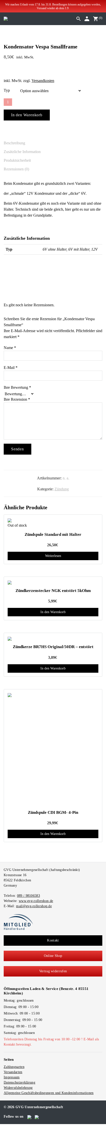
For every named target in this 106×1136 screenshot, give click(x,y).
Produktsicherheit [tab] (17, 160)
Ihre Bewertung (17, 387)
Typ (7, 90)
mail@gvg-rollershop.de (34, 906)
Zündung (61, 489)
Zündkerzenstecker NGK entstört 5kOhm (53, 590)
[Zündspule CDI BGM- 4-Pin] (53, 749)
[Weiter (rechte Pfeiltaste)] (5, 1133)
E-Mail (11, 367)
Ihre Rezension (17, 399)
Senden (17, 449)
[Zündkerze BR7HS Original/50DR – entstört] (53, 639)
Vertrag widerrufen (53, 971)
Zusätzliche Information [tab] (22, 152)
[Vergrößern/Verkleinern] (1, 1127)
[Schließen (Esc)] (13, 1127)
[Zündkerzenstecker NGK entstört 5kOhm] (53, 583)
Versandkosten (43, 80)
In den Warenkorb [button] (53, 612)
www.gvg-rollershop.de (36, 901)
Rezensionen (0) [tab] (16, 169)
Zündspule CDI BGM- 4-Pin (53, 812)
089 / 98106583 (28, 896)
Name (10, 348)
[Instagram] (37, 1116)
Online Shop (53, 956)
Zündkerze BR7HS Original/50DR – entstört (53, 646)
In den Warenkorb (26, 115)
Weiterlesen (53, 556)
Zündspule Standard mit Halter (53, 534)
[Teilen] (9, 1127)
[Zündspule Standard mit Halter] (53, 520)
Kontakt (53, 940)
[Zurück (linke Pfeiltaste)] (1, 1133)
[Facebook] (29, 1116)
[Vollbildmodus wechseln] (5, 1127)
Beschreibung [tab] (14, 143)
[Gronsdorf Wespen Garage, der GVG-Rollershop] (6, 18)
